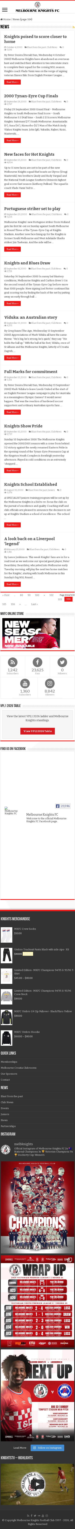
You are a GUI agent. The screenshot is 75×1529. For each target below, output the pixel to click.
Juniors (51, 490)
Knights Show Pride (23, 426)
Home (7, 19)
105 (4, 604)
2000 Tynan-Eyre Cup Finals (31, 96)
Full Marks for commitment (30, 371)
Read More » (12, 82)
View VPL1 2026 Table (37, 731)
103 (60, 599)
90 (29, 595)
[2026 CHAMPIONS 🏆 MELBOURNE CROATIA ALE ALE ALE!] (37, 1207)
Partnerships (8, 1126)
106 (13, 604)
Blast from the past (36, 47)
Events (5, 1108)
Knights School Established (30, 484)
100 (37, 595)
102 (51, 595)
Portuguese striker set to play (32, 208)
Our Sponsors (9, 1073)
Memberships (9, 1061)
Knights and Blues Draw (27, 263)
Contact (5, 1079)
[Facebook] (31, 1515)
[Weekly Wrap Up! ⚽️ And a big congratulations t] (37, 1301)
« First (5, 595)
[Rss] (28, 1515)
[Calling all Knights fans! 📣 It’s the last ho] (37, 1395)
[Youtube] (42, 1515)
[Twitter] (35, 1515)
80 (21, 595)
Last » (34, 604)
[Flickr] (39, 1515)
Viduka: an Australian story (30, 317)
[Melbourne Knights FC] (37, 7)
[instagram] (46, 1515)
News (4, 1120)
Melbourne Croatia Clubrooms (19, 1067)
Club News (52, 47)
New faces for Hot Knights (29, 154)
